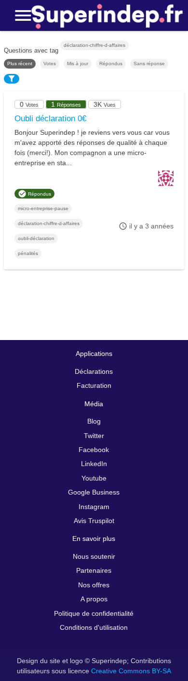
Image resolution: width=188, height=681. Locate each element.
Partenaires (93, 570)
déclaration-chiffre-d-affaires (49, 223)
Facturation (94, 385)
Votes (49, 63)
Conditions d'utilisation (94, 627)
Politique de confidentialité (94, 613)
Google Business (94, 492)
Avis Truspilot (94, 521)
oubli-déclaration (36, 238)
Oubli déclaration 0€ (50, 118)
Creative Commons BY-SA (131, 671)
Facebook (94, 450)
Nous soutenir (94, 556)
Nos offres (93, 585)
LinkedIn (94, 464)
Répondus (110, 63)
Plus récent (19, 63)
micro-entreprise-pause (43, 208)
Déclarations (94, 371)
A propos (94, 599)
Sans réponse (149, 63)
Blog (94, 421)
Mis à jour (77, 63)
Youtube (94, 478)
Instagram (94, 507)
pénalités (28, 253)
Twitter (94, 436)
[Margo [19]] (166, 183)
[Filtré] (11, 79)
